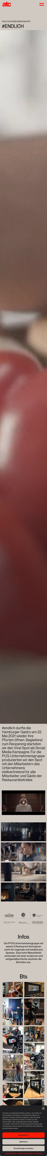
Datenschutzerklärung (25, 1153)
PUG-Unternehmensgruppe (23, 756)
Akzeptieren (23, 1135)
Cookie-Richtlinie (11, 1153)
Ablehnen (23, 1142)
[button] (43, 1108)
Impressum (38, 1153)
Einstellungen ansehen (23, 1148)
